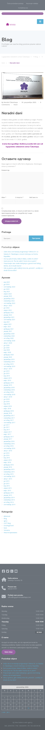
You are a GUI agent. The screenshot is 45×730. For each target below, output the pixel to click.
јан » (8, 712)
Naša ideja (8, 652)
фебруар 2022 (9, 312)
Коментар (5, 170)
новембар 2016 (9, 444)
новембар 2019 (9, 362)
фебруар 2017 (9, 437)
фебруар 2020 (9, 355)
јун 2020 (6, 348)
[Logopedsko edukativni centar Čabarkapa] (11, 24)
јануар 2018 (8, 413)
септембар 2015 (9, 476)
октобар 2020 (9, 338)
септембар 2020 (9, 341)
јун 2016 (6, 455)
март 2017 (7, 434)
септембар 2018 (9, 394)
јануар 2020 (8, 357)
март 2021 (7, 327)
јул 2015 (6, 481)
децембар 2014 (9, 497)
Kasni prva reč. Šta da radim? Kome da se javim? (20, 261)
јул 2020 (6, 345)
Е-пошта (19, 197)
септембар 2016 (9, 448)
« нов (3, 712)
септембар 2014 (9, 504)
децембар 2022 (9, 298)
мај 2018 (7, 404)
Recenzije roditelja (32, 3)
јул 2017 (6, 425)
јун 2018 (6, 401)
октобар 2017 (9, 420)
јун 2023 (6, 289)
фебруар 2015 (9, 493)
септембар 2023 (9, 287)
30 (28, 708)
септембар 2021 (9, 320)
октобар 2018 (9, 392)
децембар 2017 (9, 416)
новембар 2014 (9, 500)
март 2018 (7, 408)
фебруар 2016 (9, 465)
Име (4, 197)
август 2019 (8, 369)
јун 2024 (6, 284)
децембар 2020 (9, 334)
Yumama (7, 530)
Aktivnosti (7, 516)
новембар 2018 (9, 390)
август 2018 (8, 397)
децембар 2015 (9, 469)
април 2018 (8, 406)
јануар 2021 (8, 331)
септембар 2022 (9, 303)
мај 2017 (7, 430)
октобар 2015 (9, 474)
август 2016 (8, 451)
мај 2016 (7, 458)
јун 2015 (6, 483)
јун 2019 (6, 373)
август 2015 (8, 479)
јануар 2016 (8, 467)
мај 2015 (7, 486)
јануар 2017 (8, 439)
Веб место (34, 197)
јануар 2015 (8, 495)
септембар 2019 (9, 366)
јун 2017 (6, 427)
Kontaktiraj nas (23, 8)
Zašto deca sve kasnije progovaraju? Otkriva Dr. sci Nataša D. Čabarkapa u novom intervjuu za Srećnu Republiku (21, 254)
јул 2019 (6, 371)
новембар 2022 (9, 301)
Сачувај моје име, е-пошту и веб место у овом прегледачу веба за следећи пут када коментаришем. (20, 213)
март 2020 (7, 352)
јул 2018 (6, 399)
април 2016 (8, 460)
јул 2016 (6, 453)
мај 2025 (7, 282)
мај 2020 (7, 350)
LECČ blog (7, 523)
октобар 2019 (9, 364)
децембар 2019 (9, 359)
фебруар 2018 (9, 411)
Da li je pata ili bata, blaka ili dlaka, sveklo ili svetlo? (21, 259)
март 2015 (7, 490)
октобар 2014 (9, 502)
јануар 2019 (8, 385)
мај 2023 (7, 291)
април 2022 (8, 310)
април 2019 (8, 378)
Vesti (15, 105)
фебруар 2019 (9, 383)
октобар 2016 (9, 446)
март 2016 (7, 462)
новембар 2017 (9, 418)
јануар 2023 (8, 296)
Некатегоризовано (10, 533)
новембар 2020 (9, 336)
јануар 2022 (8, 315)
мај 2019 (7, 376)
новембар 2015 (9, 472)
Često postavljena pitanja (15, 3)
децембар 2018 (9, 387)
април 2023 (8, 294)
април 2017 (8, 432)
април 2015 (8, 488)
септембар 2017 (9, 423)
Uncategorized (9, 526)
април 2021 (8, 324)
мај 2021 (7, 322)
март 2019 (7, 380)
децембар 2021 (9, 317)
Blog (5, 519)
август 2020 (8, 343)
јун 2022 (6, 308)
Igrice (5, 521)
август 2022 (8, 305)
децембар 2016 (9, 441)
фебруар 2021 (9, 329)
